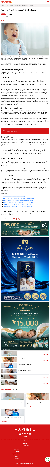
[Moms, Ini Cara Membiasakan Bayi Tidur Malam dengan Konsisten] (9, 359)
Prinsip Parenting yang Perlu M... (24, 370)
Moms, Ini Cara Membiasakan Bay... (25, 358)
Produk (16, 448)
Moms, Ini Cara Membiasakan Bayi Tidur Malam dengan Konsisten (18, 198)
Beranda (3, 5)
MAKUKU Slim (29, 100)
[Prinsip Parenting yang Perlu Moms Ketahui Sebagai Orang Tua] (9, 371)
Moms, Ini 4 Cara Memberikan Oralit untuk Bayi (14, 196)
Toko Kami (16, 449)
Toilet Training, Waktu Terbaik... (24, 376)
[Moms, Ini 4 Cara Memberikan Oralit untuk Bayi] (9, 353)
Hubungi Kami (17, 451)
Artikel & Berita (17, 460)
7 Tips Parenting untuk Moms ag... (25, 381)
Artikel (7, 5)
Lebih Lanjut (45, 354)
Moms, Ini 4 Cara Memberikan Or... (25, 353)
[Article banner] (25, 326)
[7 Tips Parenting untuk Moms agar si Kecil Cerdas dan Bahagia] (9, 382)
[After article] (25, 228)
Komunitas (16, 458)
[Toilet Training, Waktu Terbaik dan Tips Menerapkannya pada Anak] (9, 377)
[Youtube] (20, 434)
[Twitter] (30, 434)
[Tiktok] (27, 434)
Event (16, 456)
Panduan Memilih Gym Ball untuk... (25, 364)
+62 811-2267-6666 (25, 445)
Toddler (11, 5)
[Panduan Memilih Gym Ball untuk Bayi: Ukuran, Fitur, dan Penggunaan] (9, 365)
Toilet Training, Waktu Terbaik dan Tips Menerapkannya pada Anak (19, 204)
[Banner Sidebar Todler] (25, 269)
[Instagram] (25, 434)
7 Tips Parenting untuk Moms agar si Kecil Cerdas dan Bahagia (18, 206)
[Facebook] (22, 434)
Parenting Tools (16, 454)
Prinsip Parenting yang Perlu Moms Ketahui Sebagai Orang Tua (18, 202)
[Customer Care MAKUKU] (47, 459)
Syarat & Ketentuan (16, 453)
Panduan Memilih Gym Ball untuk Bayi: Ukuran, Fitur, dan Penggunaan (19, 200)
